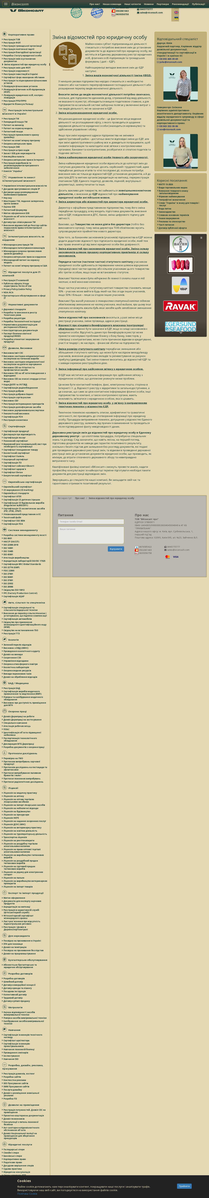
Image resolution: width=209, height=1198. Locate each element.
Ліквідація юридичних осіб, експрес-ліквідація (24, 96)
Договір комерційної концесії (20, 985)
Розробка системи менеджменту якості (25, 535)
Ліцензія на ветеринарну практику (22, 827)
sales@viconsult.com (151, 12)
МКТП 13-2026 (166, 184)
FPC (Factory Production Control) (20, 593)
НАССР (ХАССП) (11, 541)
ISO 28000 (8, 586)
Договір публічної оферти (173, 228)
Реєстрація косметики (16, 420)
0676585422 (145, 546)
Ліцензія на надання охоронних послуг (25, 821)
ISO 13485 (8, 551)
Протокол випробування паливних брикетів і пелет (22, 774)
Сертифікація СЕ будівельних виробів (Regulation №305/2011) (24, 504)
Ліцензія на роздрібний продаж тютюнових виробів (21, 862)
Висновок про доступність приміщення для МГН (25, 704)
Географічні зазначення (172, 199)
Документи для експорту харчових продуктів (22, 902)
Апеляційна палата (14, 156)
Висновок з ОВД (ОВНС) (16, 648)
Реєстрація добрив (14, 391)
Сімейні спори (11, 1152)
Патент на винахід (14, 125)
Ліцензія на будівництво (17, 811)
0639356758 (122, 14)
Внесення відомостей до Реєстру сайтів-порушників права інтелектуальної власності (25, 227)
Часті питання (166, 225)
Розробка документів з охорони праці (24, 747)
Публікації (198, 4)
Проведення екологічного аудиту (22, 651)
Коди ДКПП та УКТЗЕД (15, 384)
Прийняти (184, 1186)
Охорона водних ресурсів (17, 670)
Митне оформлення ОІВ (16, 213)
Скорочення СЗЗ (12, 657)
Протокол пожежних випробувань (22, 778)
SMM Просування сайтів (16, 1086)
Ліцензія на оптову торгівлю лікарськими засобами (19, 800)
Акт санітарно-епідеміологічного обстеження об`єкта (21, 1128)
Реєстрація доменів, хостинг (19, 1073)
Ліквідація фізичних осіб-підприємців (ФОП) (24, 90)
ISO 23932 (8, 583)
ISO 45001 (8, 554)
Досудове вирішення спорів (19, 1165)
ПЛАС (6, 729)
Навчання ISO (11, 1059)
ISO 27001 (8, 574)
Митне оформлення (14, 898)
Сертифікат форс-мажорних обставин (24, 77)
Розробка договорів (14, 978)
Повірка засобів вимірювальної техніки (25, 1018)
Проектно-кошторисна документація (24, 1115)
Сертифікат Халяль (14, 456)
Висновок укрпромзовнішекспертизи (24, 410)
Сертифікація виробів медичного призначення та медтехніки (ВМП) (22, 692)
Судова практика (13, 1169)
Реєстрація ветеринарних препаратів (24, 404)
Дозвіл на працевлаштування (20, 953)
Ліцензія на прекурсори (16, 814)
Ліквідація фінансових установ (20, 86)
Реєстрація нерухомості (16, 71)
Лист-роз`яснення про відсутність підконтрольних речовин (22, 922)
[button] (181, 241)
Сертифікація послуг (15, 437)
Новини (149, 4)
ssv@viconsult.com (170, 129)
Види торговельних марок (173, 187)
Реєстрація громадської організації (23, 46)
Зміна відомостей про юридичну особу (25, 64)
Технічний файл (12, 517)
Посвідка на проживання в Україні (22, 940)
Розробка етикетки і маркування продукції (21, 340)
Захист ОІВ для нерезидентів (19, 153)
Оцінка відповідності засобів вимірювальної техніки (19, 1013)
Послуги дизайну (13, 1090)
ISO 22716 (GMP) (12, 567)
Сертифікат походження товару (21, 450)
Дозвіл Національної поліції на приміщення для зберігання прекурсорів (20, 1136)
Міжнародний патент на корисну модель (21, 261)
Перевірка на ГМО (13, 758)
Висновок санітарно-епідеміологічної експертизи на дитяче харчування (24, 363)
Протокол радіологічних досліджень (23, 782)
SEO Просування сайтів (16, 1083)
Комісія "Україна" (13, 171)
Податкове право (13, 1162)
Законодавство (167, 212)
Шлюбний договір (13, 981)
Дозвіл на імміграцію (15, 947)
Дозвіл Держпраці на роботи (19, 716)
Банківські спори (13, 1156)
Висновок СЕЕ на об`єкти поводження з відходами (25, 374)
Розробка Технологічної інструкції (22, 321)
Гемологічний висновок (16, 413)
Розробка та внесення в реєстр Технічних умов (20, 313)
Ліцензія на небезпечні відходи (21, 808)
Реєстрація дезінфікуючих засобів (22, 407)
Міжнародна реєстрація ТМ (18, 244)
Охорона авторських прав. (18, 143)
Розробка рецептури (14, 318)
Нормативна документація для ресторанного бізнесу (20, 325)
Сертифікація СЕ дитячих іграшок (22, 499)
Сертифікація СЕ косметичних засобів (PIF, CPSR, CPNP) (24, 509)
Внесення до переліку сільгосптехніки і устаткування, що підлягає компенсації (25, 614)
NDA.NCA (8, 292)
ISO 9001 (8, 538)
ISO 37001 (8, 580)
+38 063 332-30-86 (168, 126)
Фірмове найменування (172, 196)
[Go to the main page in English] (176, 12)
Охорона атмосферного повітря (21, 664)
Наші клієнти (132, 4)
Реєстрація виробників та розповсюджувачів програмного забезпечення (21, 165)
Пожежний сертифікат (16, 441)
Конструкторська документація (21, 330)
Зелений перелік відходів (17, 645)
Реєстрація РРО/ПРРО (15, 101)
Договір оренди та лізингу (18, 988)
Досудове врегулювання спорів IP (22, 189)
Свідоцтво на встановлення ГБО (21, 630)
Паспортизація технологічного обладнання (20, 739)
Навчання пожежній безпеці (19, 1049)
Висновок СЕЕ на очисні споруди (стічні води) (25, 380)
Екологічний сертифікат (17, 453)
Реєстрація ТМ (11, 118)
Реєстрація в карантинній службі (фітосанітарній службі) (21, 911)
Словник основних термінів (174, 215)
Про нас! (95, 4)
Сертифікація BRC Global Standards (22, 564)
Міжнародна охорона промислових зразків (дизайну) (23, 252)
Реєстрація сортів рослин (17, 397)
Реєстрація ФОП (12, 42)
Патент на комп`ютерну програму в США (25, 265)
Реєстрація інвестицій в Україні (21, 74)
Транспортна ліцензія (15, 837)
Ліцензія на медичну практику (20, 793)
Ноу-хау (8, 198)
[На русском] (176, 18)
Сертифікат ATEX (13, 496)
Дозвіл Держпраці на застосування (22, 719)
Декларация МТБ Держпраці (19, 744)
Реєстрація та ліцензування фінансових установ (25, 81)
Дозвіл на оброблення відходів (20, 677)
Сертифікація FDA (13, 524)
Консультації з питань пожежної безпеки (21, 1123)
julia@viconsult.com (170, 61)
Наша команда (112, 4)
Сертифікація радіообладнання (21, 388)
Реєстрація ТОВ (12, 39)
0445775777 (146, 9)
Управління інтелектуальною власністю (25, 186)
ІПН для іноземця (13, 944)
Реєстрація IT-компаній (16, 280)
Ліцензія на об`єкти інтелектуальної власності (23, 217)
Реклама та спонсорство (172, 221)
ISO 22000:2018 (11, 545)
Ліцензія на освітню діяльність (20, 831)
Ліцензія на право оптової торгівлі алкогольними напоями (22, 850)
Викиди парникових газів (17, 674)
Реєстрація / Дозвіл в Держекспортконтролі (16, 928)
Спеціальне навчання (15, 723)
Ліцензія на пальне (14, 878)
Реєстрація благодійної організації (22, 52)
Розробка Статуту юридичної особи (23, 55)
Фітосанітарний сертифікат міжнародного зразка (19, 916)
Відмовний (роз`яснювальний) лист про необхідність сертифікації (25, 445)
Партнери (163, 4)
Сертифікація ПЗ (13, 462)
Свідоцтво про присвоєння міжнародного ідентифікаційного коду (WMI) (25, 624)
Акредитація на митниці (17, 907)
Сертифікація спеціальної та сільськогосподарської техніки (20, 608)
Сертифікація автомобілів (18, 619)
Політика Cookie (27, 1193)
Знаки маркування (169, 218)
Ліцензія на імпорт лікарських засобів (24, 805)
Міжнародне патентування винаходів (24, 248)
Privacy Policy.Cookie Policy (18, 289)
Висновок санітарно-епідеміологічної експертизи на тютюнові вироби (24, 357)
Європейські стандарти (16, 493)
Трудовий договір (13, 998)
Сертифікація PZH (13, 417)
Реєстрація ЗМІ (12, 147)
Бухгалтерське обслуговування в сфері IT (24, 296)
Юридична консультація (17, 1172)
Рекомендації (180, 4)
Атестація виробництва (16, 557)
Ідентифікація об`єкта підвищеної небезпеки (22, 733)
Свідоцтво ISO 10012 (14, 590)
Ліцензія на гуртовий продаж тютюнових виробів (19, 867)
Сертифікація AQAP (14, 596)
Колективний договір (15, 994)
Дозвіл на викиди (13, 654)
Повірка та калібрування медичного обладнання (23, 698)
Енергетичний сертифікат (18, 475)
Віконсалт (20, 4)
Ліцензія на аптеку (14, 796)
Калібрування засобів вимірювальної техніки (24, 1022)
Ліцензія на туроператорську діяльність (25, 834)
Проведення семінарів (16, 1052)
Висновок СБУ (11, 400)
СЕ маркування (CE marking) (18, 490)
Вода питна (165, 208)
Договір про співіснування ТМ (20, 222)
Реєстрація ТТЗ (12, 633)
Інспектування (12, 1056)
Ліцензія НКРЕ (11, 818)
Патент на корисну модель (18, 128)
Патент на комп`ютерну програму (22, 140)
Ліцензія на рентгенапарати (19, 840)
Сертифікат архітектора (17, 1040)
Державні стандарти (15, 309)
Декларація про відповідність (20, 434)
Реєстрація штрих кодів (16, 150)
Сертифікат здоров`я (15, 469)
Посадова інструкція (15, 991)
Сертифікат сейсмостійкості (19, 466)
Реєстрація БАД (12, 688)
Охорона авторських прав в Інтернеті (24, 160)
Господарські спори (14, 1149)
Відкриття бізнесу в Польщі (18, 104)
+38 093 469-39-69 (168, 58)
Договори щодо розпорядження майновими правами (21, 193)
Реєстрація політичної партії (19, 49)
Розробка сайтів (12, 1077)
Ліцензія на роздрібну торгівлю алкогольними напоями (20, 844)
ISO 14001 (8, 548)
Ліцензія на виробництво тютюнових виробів (24, 856)
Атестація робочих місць (17, 726)
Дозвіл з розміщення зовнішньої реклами (21, 1094)
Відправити (116, 548)
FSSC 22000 (9, 570)
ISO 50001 (8, 577)
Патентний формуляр (15, 210)
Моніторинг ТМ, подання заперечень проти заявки (24, 202)
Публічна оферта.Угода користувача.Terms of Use (18, 284)
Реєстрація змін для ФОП (17, 67)
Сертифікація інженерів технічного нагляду (23, 1036)
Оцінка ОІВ (9, 207)
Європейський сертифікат (18, 487)
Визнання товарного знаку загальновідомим (173, 192)
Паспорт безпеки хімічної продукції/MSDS (17, 334)
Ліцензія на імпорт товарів (18, 886)
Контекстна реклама (15, 1080)
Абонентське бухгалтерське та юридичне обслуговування (20, 966)
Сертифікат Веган (13, 472)
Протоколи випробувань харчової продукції (22, 762)
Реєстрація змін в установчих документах (20, 60)
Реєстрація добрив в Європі (18, 394)
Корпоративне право (15, 1159)
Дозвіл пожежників (14, 1119)
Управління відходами (16, 661)
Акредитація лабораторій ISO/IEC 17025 (24, 561)
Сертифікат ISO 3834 (14, 520)
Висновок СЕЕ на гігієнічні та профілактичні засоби (19, 368)
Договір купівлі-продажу (17, 1001)
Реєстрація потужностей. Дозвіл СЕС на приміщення (25, 1111)
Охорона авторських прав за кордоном (25, 257)
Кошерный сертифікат (16, 459)
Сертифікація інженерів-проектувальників (17, 1044)
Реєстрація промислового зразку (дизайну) (21, 136)
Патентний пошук (13, 131)
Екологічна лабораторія (16, 667)
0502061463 (122, 10)
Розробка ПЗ (10, 1098)
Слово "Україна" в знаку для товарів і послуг (179, 204)
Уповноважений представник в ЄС (22, 514)
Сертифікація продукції (16, 431)
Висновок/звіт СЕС (13, 353)
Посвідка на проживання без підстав (24, 950)
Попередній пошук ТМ (16, 122)
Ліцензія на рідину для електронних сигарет (23, 873)
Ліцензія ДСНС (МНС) (15, 824)
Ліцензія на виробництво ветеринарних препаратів (25, 882)
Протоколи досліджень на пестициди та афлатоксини (25, 768)
